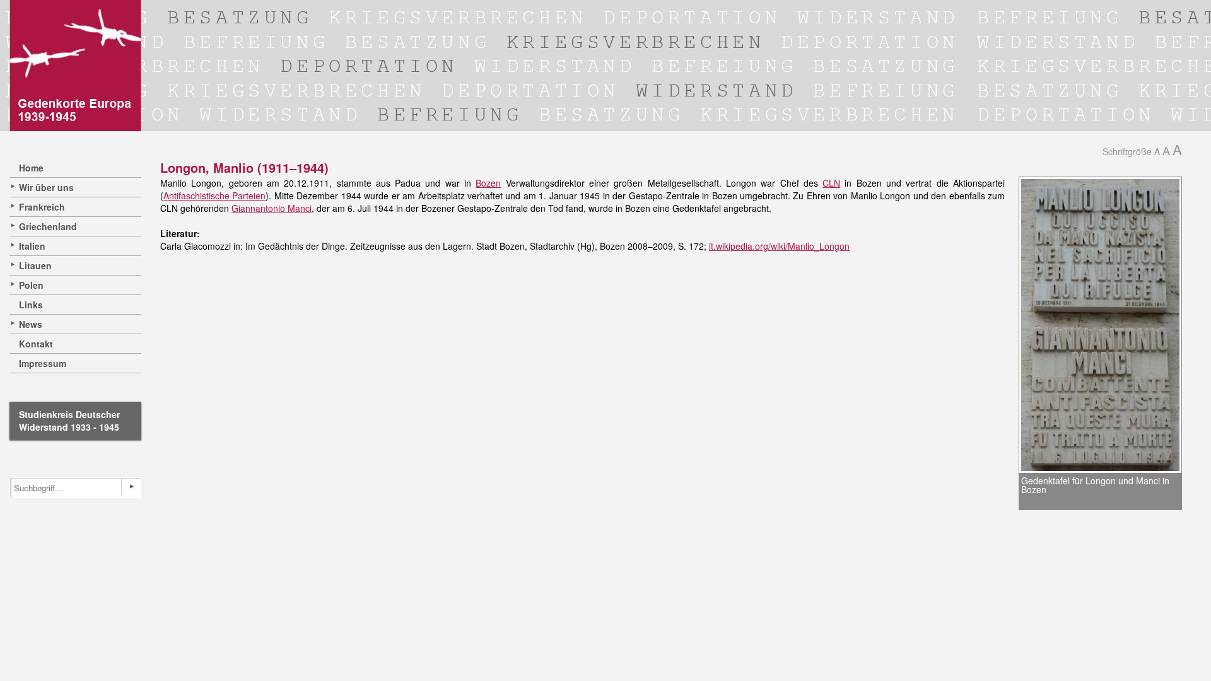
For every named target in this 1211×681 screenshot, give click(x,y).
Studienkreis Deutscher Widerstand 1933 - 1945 (69, 420)
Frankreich (42, 207)
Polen (31, 285)
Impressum (42, 363)
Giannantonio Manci (271, 208)
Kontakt (36, 343)
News (30, 324)
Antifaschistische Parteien (214, 195)
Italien (32, 246)
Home (31, 167)
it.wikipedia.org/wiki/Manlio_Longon (779, 246)
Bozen (488, 183)
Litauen (35, 265)
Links (31, 304)
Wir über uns (46, 187)
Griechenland (48, 226)
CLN (831, 183)
